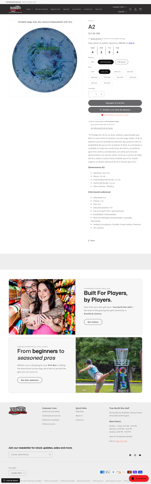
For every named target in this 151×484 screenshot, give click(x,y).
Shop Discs (80, 411)
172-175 (104, 71)
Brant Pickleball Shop (29, 2)
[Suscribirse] (49, 455)
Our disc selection (30, 380)
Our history (93, 322)
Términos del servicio (83, 481)
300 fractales (105, 62)
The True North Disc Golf (13, 2)
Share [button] (93, 240)
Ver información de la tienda (102, 128)
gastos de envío (96, 39)
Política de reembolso (50, 420)
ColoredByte (38, 481)
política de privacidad (51, 411)
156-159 (108, 78)
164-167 (131, 72)
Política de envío (48, 424)
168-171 (118, 72)
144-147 (95, 83)
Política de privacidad (68, 481)
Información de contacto (114, 481)
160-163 (95, 78)
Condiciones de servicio (51, 415)
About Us (79, 415)
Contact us (80, 420)
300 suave (121, 62)
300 (94, 62)
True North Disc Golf (20, 481)
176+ (94, 72)
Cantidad (91, 88)
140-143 (108, 83)
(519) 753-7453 (121, 441)
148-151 (134, 78)
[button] (29, 9)
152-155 (121, 78)
